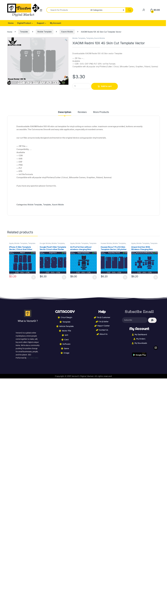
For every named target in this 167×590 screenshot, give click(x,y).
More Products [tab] (101, 112)
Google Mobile (45, 243)
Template (24, 32)
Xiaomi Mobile (67, 32)
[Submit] (152, 320)
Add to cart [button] (33, 277)
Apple (11, 243)
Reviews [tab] (82, 112)
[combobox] (67, 10)
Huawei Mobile (106, 243)
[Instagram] (156, 348)
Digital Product (24, 23)
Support (40, 23)
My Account (55, 23)
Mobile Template (44, 32)
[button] (66, 39)
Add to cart (106, 86)
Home (10, 23)
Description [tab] (64, 112)
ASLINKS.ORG (32, 358)
